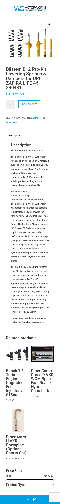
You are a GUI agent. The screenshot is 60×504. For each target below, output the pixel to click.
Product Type (16, 485)
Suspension (11, 122)
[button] (49, 24)
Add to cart (29, 104)
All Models (37, 118)
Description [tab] (14, 135)
